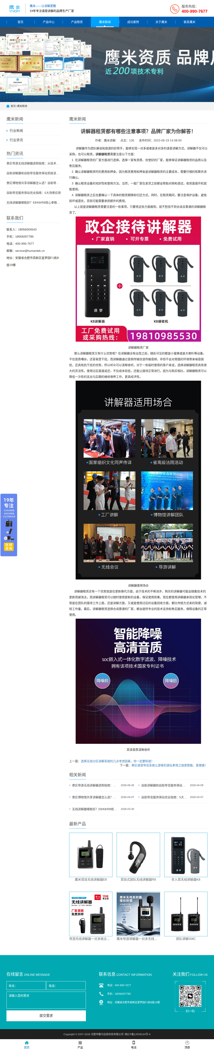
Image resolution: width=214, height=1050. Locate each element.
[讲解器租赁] (138, 341)
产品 (80, 1047)
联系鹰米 (189, 22)
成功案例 (133, 22)
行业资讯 (16, 140)
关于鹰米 (161, 22)
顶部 (187, 1047)
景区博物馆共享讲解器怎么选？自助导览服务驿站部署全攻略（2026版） (33, 183)
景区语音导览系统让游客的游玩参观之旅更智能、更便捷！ (169, 765)
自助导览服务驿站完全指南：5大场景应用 (33, 192)
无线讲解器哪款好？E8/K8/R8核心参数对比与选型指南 (33, 202)
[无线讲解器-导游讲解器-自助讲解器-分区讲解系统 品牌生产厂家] (14, 8)
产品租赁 (77, 22)
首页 (20, 22)
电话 (133, 1047)
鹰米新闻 (105, 22)
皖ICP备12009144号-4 (137, 1034)
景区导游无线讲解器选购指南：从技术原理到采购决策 (33, 163)
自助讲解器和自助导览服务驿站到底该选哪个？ (33, 173)
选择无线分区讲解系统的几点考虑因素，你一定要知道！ (117, 761)
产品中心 (49, 22)
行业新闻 (16, 130)
